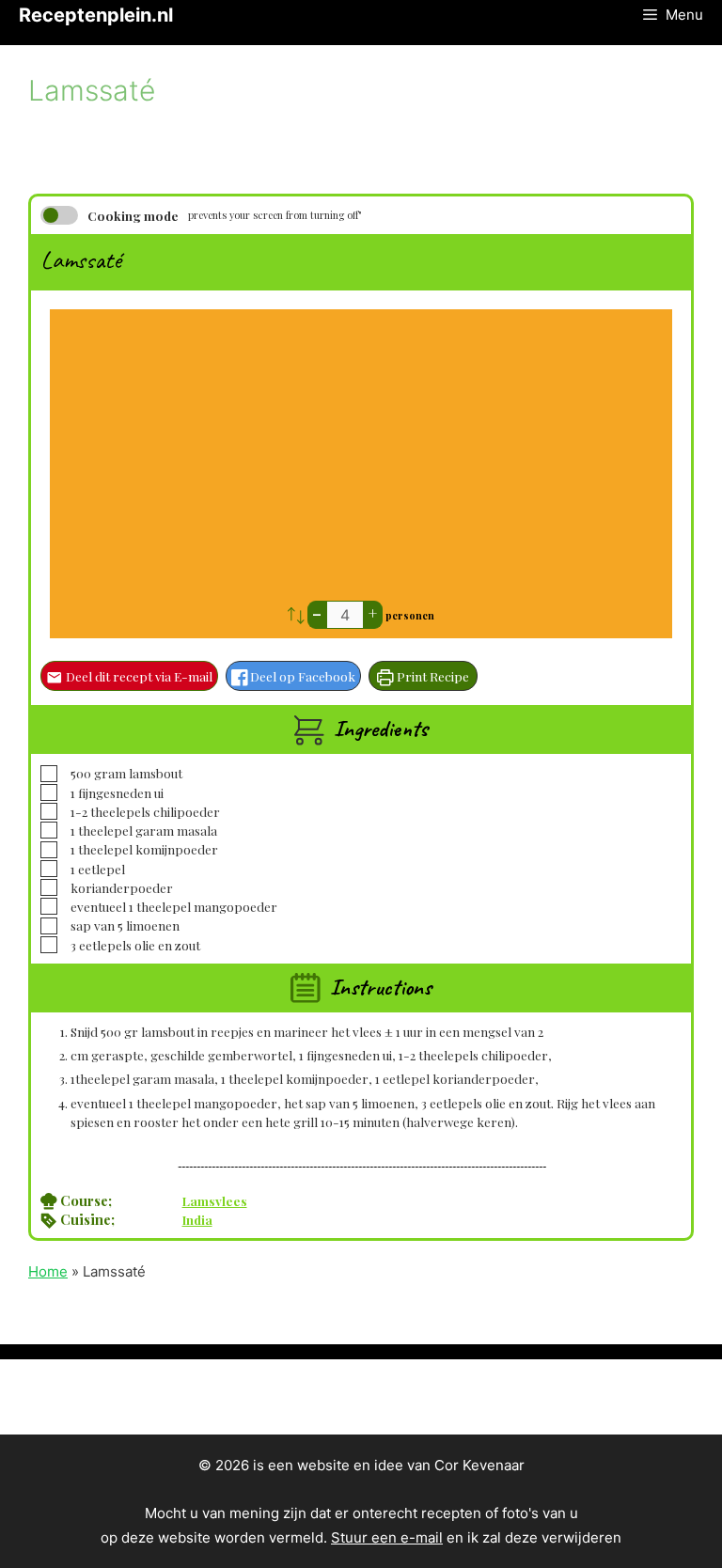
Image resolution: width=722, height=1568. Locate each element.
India (197, 1219)
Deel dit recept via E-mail (137, 675)
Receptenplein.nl (96, 15)
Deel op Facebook (301, 675)
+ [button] (373, 613)
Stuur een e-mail (387, 1537)
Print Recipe (431, 675)
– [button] (317, 613)
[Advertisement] (361, 459)
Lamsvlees (214, 1200)
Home (48, 1271)
